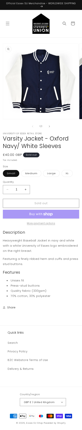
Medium (33, 174)
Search (13, 343)
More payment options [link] (41, 223)
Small (13, 174)
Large (53, 174)
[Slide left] (32, 126)
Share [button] (11, 307)
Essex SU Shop (34, 422)
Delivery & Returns (21, 369)
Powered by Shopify (55, 422)
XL (69, 174)
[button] (7, 23)
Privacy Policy (17, 351)
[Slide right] (49, 126)
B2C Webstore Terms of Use (28, 360)
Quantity (8, 182)
